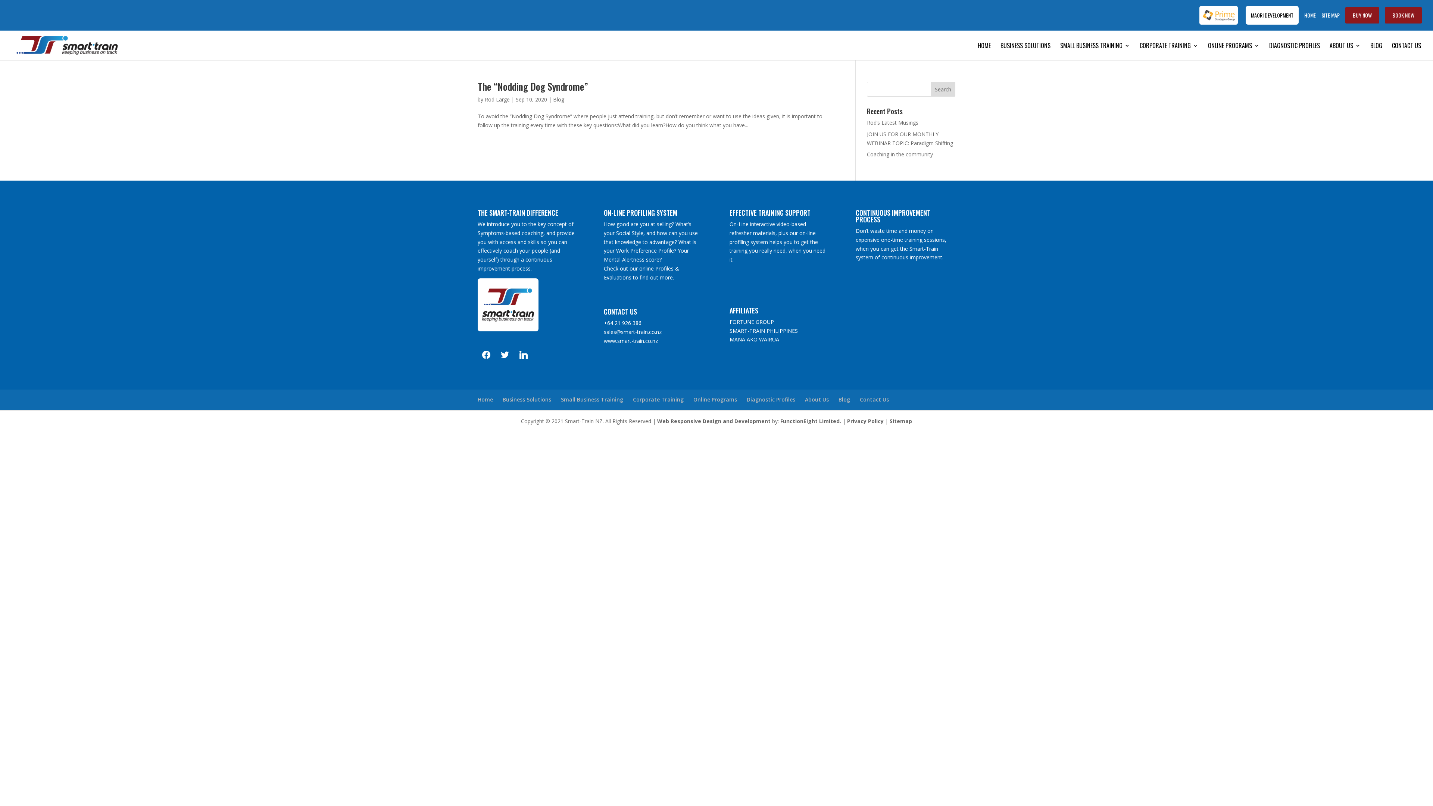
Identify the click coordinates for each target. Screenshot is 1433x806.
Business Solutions (1025, 46)
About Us (1341, 46)
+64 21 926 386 (622, 323)
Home (1310, 15)
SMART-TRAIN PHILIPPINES (764, 330)
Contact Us (1406, 46)
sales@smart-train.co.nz (633, 331)
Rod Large (497, 99)
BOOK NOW (1403, 15)
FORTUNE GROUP (752, 321)
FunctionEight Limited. (810, 421)
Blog (1376, 46)
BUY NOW (1362, 15)
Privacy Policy (865, 421)
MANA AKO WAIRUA (754, 339)
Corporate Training (1165, 46)
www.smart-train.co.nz (631, 340)
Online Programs (1230, 46)
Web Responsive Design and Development (714, 421)
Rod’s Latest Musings (892, 122)
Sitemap (901, 421)
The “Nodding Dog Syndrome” (533, 86)
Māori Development (1272, 15)
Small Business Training (1091, 46)
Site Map (1330, 15)
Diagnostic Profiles (1294, 46)
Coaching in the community (900, 154)
